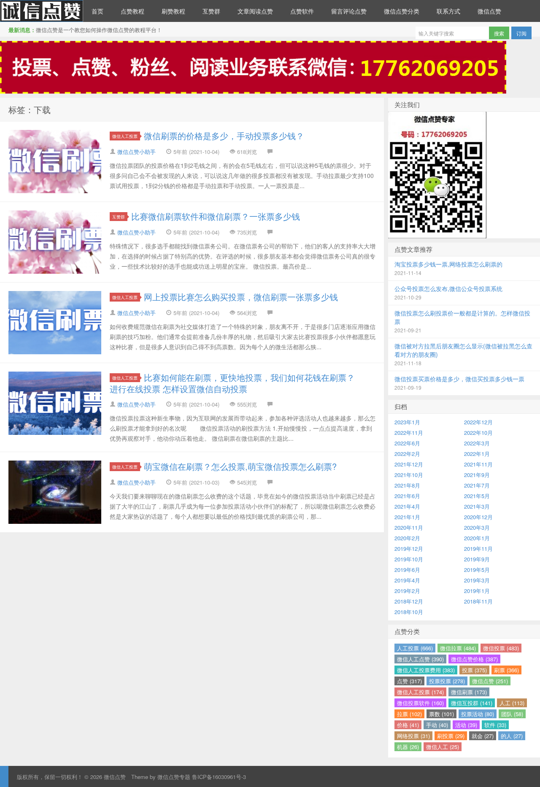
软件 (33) (495, 725)
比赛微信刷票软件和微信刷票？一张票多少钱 (215, 216)
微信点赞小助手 (136, 152)
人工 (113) (512, 703)
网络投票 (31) (413, 736)
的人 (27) (512, 736)
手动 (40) (437, 725)
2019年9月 (477, 559)
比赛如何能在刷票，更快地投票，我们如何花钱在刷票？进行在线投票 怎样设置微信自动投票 (232, 383)
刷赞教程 (173, 11)
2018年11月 (478, 601)
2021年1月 (407, 517)
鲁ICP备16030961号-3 (219, 777)
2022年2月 (407, 454)
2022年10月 (478, 433)
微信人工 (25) (442, 747)
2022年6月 (407, 443)
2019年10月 (408, 559)
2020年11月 (408, 527)
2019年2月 (407, 591)
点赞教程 (132, 11)
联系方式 (448, 11)
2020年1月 (477, 538)
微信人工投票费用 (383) (426, 670)
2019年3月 (477, 580)
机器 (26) (408, 747)
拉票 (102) (409, 714)
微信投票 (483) (501, 648)
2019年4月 (407, 580)
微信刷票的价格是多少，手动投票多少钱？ (224, 135)
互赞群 (211, 11)
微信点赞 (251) (490, 681)
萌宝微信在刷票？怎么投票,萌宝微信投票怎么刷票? (240, 466)
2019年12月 (408, 548)
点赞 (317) (409, 681)
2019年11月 (478, 548)
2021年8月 (407, 485)
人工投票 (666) (415, 648)
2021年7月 (477, 485)
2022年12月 (478, 422)
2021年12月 (408, 464)
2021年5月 (477, 496)
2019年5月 (477, 570)
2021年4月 (407, 506)
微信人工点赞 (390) (420, 659)
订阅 (521, 33)
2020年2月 (407, 538)
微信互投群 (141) (471, 703)
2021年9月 (477, 475)
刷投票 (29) (450, 736)
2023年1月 (407, 422)
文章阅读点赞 (255, 11)
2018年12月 (408, 601)
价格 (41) (408, 725)
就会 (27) (483, 736)
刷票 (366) (506, 670)
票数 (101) (441, 714)
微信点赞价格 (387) (474, 659)
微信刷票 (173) (469, 692)
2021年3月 (477, 506)
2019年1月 (477, 591)
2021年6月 (407, 496)
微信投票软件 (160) (420, 703)
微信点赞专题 (173, 777)
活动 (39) (466, 725)
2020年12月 (478, 517)
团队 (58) (512, 714)
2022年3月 (477, 443)
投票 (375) (474, 670)
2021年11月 (478, 464)
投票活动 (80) (477, 714)
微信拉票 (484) (458, 648)
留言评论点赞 (349, 11)
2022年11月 (408, 433)
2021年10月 (408, 475)
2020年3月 (477, 527)
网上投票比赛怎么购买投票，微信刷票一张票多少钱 (241, 297)
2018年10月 (408, 612)
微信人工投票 (125, 136)
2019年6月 (407, 570)
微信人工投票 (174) (420, 692)
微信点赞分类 (401, 11)
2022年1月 (477, 454)
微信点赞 (41, 11)
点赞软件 (302, 11)
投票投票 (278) (447, 681)
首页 (97, 11)
